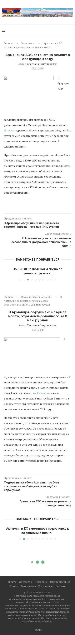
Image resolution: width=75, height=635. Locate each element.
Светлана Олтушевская (42, 64)
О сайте (61, 586)
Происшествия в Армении (36, 297)
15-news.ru (10, 130)
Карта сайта (45, 586)
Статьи (13, 586)
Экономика (28, 43)
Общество (25, 582)
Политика (41, 582)
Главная (8, 43)
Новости (11, 582)
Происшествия (60, 582)
